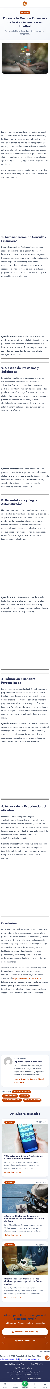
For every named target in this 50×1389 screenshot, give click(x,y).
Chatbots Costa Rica (11, 1100)
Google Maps (17, 1378)
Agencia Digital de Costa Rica (27, 978)
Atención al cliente (21, 1092)
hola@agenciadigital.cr (23, 1368)
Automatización (10, 1096)
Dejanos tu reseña (34, 1378)
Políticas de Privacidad (9, 1359)
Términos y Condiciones (30, 1359)
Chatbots (25, 13)
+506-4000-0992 (36, 1364)
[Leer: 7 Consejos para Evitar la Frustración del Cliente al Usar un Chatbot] (25, 1148)
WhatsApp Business (32, 1100)
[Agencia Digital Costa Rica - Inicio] (25, 3)
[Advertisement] (25, 103)
